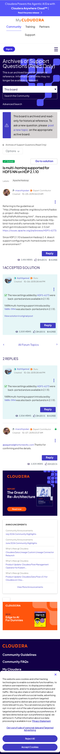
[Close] (55, 674)
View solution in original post (18, 316)
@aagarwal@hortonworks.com (18, 444)
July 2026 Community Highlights (21, 534)
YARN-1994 (10, 309)
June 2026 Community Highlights (21, 543)
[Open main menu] (56, 49)
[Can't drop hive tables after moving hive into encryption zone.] (56, 344)
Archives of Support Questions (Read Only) (26, 145)
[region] (30, 711)
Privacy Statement (41, 721)
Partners (44, 26)
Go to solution (44, 161)
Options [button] (11, 151)
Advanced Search (12, 103)
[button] (55, 201)
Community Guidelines (19, 654)
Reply (49, 253)
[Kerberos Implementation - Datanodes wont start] (3, 344)
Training (30, 26)
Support (30, 34)
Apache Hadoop (21, 180)
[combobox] (30, 96)
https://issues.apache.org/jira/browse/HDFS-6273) (29, 230)
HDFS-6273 (43, 295)
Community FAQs (15, 661)
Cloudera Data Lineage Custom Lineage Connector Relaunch (30, 554)
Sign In (9, 49)
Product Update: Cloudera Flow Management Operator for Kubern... (27, 566)
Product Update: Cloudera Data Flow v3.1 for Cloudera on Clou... (27, 578)
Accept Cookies (30, 747)
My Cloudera (11, 669)
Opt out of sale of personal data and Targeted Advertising (30, 729)
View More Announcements (30, 587)
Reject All (30, 738)
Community (13, 26)
